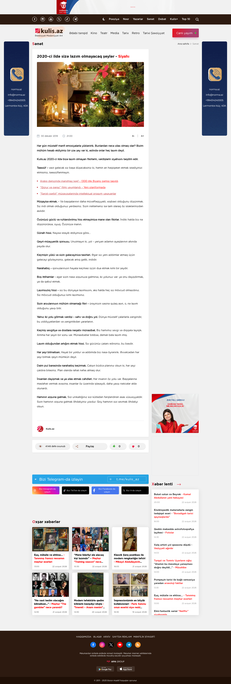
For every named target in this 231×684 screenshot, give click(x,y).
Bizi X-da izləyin (133, 490)
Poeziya (114, 19)
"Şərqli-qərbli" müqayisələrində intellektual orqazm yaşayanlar (78, 193)
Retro (136, 33)
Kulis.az (50, 429)
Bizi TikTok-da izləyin (77, 490)
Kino (94, 33)
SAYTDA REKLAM (122, 636)
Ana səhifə (183, 44)
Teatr (103, 33)
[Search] (197, 19)
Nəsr (126, 19)
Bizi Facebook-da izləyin (107, 490)
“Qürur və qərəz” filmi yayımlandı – (72, 187)
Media (114, 33)
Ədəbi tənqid (78, 33)
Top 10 (186, 19)
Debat (162, 19)
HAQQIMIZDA (83, 636)
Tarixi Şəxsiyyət (154, 33)
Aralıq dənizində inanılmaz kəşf (79, 181)
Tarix (125, 33)
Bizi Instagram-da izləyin (47, 490)
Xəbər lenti (163, 484)
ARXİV (106, 636)
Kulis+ (174, 19)
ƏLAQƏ (97, 636)
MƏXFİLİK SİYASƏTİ (144, 636)
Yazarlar (138, 19)
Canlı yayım (184, 33)
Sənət (150, 19)
